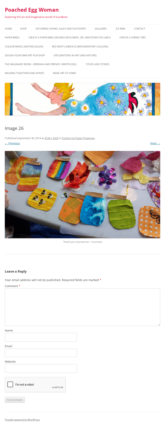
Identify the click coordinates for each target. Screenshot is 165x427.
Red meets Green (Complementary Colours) (80, 46)
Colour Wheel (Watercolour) (24, 46)
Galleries (101, 28)
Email (8, 346)
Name (9, 330)
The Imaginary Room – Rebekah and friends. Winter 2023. (41, 64)
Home (8, 28)
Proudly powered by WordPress (22, 419)
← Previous (12, 143)
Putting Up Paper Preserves (78, 138)
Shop (23, 28)
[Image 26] (82, 194)
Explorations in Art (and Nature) (75, 55)
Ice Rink (120, 28)
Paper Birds (12, 37)
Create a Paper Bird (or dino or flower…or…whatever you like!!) (69, 37)
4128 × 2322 (51, 138)
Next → (155, 143)
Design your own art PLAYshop (25, 55)
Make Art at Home (64, 73)
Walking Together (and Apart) (24, 73)
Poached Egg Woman (32, 9)
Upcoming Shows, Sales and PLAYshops (60, 28)
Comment (12, 286)
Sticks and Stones (97, 64)
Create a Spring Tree (133, 37)
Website (10, 361)
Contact (139, 28)
